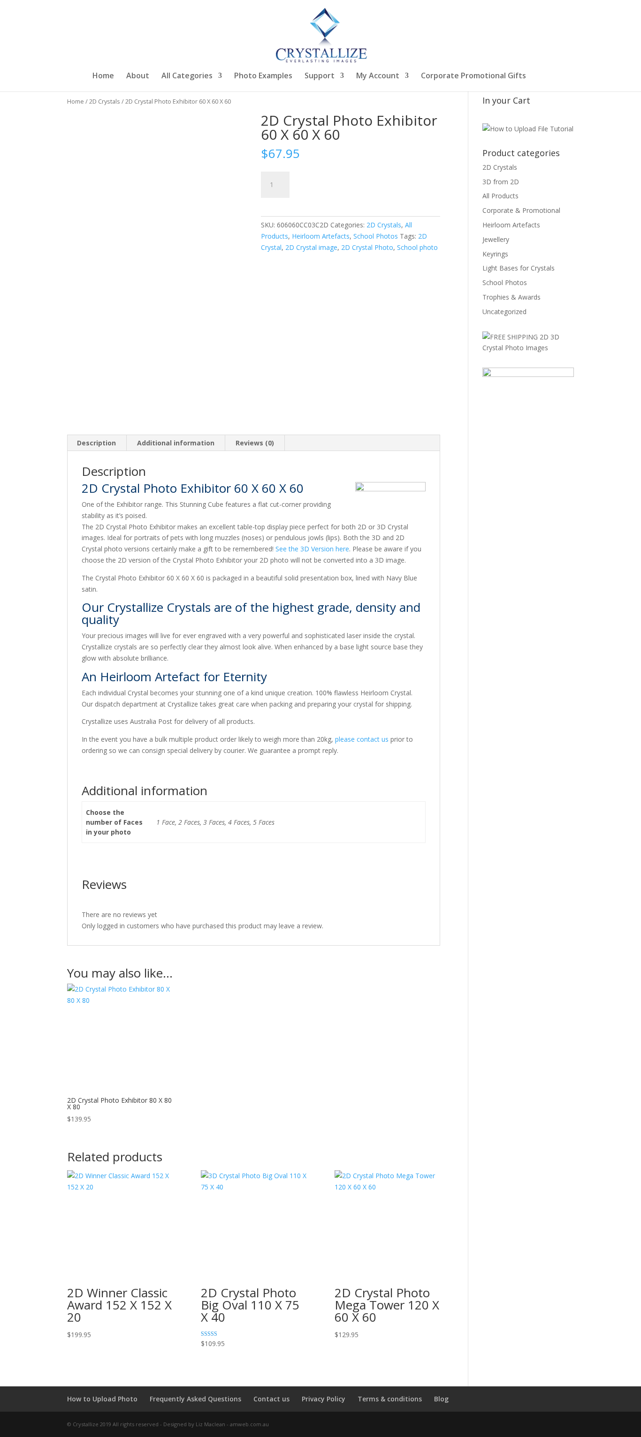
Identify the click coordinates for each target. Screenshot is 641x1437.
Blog (441, 1398)
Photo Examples (263, 76)
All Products (500, 195)
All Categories (187, 76)
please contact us (362, 739)
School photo (417, 247)
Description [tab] (96, 442)
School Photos (375, 236)
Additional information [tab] (175, 442)
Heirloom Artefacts (321, 236)
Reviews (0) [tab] (255, 442)
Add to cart (333, 183)
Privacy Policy (323, 1398)
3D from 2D (500, 181)
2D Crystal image (311, 247)
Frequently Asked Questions (195, 1398)
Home (103, 76)
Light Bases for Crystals (518, 267)
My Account (377, 76)
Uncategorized (504, 311)
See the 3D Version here (312, 548)
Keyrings (495, 253)
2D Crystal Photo (367, 247)
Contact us (271, 1398)
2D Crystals (104, 101)
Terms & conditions (390, 1398)
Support (320, 76)
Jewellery (495, 239)
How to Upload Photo (102, 1398)
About (137, 76)
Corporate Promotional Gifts (473, 76)
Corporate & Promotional (521, 210)
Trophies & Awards (511, 297)
